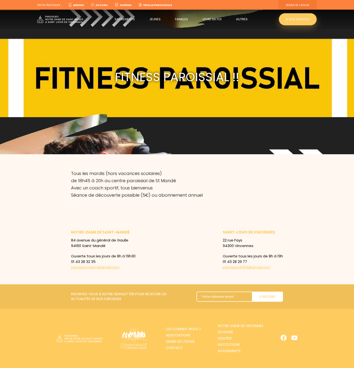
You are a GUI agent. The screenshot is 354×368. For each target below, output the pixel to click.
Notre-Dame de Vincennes (240, 325)
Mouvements (229, 350)
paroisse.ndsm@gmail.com (95, 267)
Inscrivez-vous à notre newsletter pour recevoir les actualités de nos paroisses (119, 296)
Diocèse (225, 338)
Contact (174, 347)
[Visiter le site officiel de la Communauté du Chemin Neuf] (134, 338)
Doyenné (225, 332)
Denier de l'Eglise (297, 5)
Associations (178, 335)
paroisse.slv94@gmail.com (246, 267)
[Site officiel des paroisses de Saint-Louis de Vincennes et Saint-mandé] (60, 19)
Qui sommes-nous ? (183, 329)
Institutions (229, 344)
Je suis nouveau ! (298, 19)
